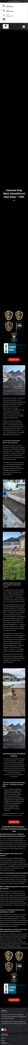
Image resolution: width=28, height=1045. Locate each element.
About (3, 1040)
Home (3, 1038)
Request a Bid (14, 359)
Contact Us (4, 1042)
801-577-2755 (9, 11)
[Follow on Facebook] (2, 1030)
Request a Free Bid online (15, 815)
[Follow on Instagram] (4, 19)
